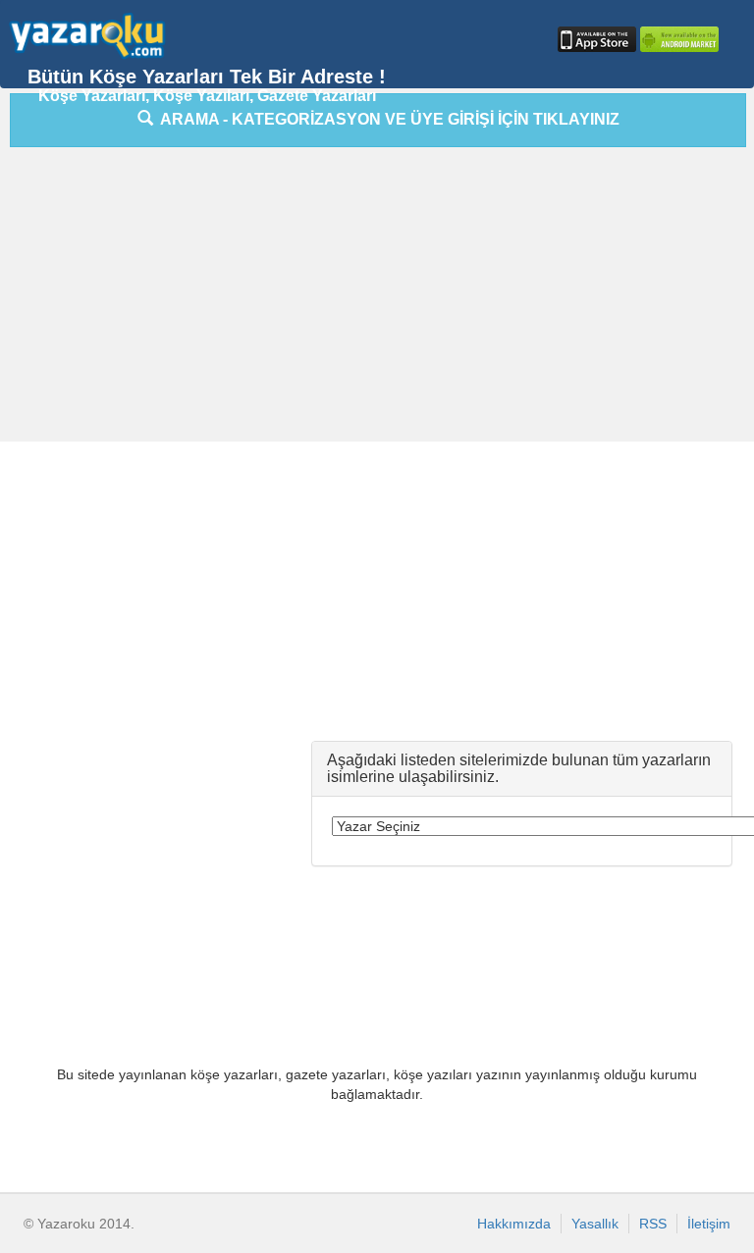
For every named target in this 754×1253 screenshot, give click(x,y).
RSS (653, 1223)
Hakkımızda (514, 1223)
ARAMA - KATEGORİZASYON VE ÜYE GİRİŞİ (386, 119)
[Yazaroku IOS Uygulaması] (595, 39)
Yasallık (595, 1223)
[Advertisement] (381, 299)
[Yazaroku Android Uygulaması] (677, 39)
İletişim (708, 1223)
